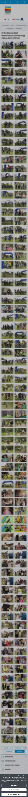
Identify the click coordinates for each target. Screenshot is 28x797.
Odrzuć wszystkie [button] (14, 790)
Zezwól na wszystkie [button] (14, 794)
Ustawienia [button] (14, 785)
